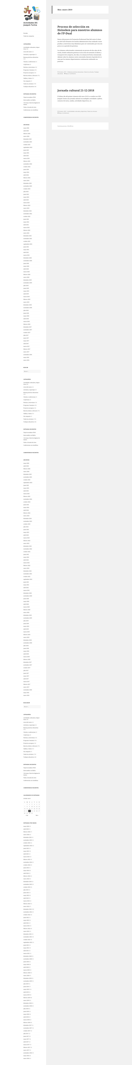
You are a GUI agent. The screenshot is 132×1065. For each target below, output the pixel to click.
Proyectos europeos (28, 73)
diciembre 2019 (27, 280)
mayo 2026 (26, 128)
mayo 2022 (26, 222)
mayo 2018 (26, 316)
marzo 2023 (26, 202)
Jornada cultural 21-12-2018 (75, 90)
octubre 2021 (26, 241)
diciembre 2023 (27, 183)
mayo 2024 (26, 172)
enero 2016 (26, 360)
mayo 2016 (26, 357)
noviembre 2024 (27, 164)
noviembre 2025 (27, 142)
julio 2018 (26, 310)
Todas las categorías (28, 36)
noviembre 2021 (27, 238)
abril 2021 (26, 252)
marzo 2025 (26, 158)
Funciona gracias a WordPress (65, 126)
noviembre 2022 (27, 213)
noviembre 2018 (27, 307)
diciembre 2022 (27, 211)
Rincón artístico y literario (30, 75)
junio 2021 (26, 247)
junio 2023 (26, 194)
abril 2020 (26, 269)
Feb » (37, 815)
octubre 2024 (26, 166)
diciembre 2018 (27, 305)
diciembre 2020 (27, 258)
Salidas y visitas (27, 78)
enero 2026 (26, 136)
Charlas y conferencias (29, 61)
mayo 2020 (26, 266)
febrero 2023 (26, 205)
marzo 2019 (26, 296)
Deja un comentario (70, 73)
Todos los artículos (28, 84)
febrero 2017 (26, 349)
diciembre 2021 (27, 236)
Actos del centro (27, 52)
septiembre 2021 (27, 244)
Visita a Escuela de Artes (29, 107)
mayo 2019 (26, 291)
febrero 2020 (26, 274)
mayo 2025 (26, 153)
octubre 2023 (26, 189)
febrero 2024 (26, 178)
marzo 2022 (26, 227)
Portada (25, 33)
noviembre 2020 (27, 260)
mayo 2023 (26, 197)
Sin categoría (26, 81)
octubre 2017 (26, 332)
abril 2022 (26, 225)
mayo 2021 (26, 249)
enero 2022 (26, 233)
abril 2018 (26, 318)
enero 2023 (26, 208)
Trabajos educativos (28, 86)
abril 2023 (26, 200)
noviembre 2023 (27, 186)
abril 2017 (26, 343)
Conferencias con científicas (30, 110)
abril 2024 (26, 175)
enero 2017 (26, 352)
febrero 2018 (26, 324)
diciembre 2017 (27, 327)
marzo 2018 (26, 321)
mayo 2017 (26, 341)
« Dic (27, 815)
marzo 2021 (26, 255)
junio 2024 (26, 169)
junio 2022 (26, 219)
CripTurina (26, 64)
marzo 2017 (26, 346)
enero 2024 (26, 180)
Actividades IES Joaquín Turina (30, 23)
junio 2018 (26, 313)
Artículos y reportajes (29, 54)
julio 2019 (26, 285)
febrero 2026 (26, 133)
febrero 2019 (26, 299)
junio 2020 (26, 263)
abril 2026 (26, 131)
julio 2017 (26, 335)
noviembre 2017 (27, 330)
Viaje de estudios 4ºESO (29, 97)
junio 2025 (26, 150)
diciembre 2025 (27, 139)
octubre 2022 (26, 216)
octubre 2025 (26, 144)
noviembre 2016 (27, 354)
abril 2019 (26, 294)
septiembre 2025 (27, 147)
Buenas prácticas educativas (30, 57)
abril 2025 (26, 155)
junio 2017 (26, 338)
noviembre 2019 (27, 283)
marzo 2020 (26, 271)
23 (29, 811)
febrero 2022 (26, 230)
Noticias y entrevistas (29, 67)
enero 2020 (26, 277)
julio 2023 (26, 191)
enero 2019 (26, 302)
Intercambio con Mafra (29, 100)
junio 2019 (26, 288)
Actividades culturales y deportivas (78, 111)
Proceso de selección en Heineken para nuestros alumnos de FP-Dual (79, 30)
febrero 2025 (26, 161)
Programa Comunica (28, 70)
